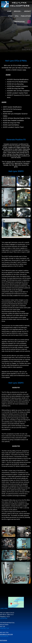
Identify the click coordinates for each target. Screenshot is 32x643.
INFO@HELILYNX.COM (6, 634)
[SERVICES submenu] (21, 11)
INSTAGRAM (3, 640)
